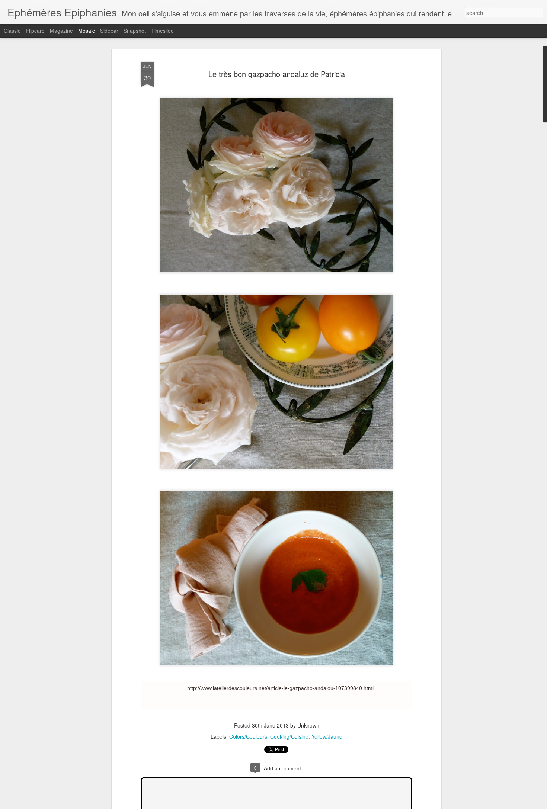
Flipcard (35, 30)
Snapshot (135, 30)
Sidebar (109, 30)
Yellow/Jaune (326, 736)
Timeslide (162, 30)
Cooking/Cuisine (289, 736)
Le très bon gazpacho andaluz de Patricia (276, 73)
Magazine (61, 30)
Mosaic (86, 30)
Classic (12, 30)
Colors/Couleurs (248, 736)
